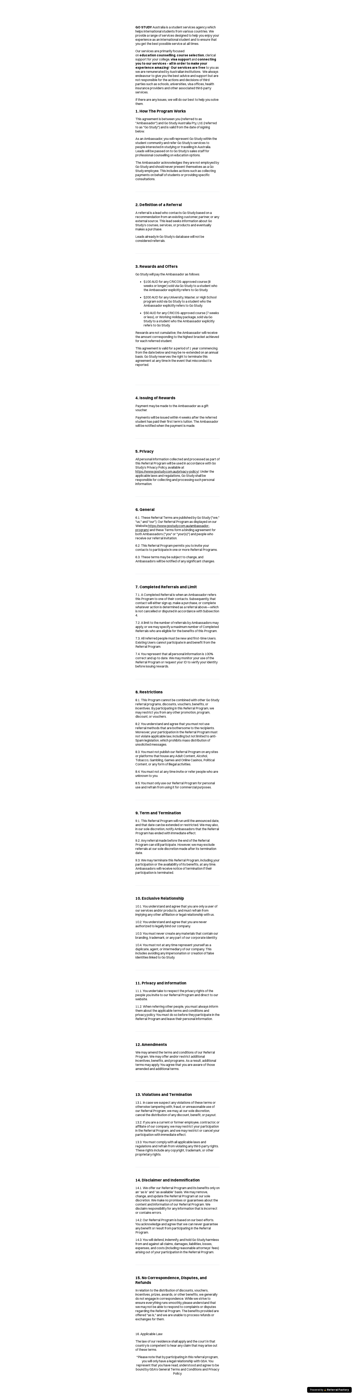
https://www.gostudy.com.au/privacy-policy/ (167, 471)
